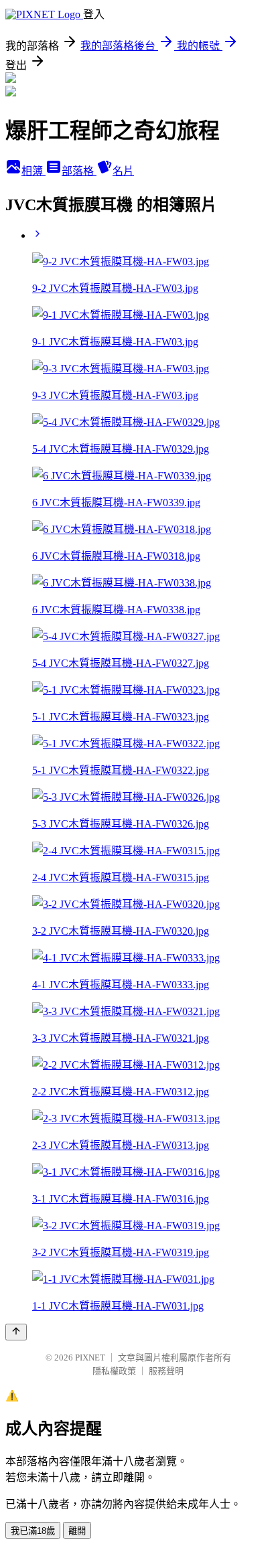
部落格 (79, 171)
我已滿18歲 (33, 1531)
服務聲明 (166, 1371)
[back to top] (16, 1332)
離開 (77, 1531)
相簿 (33, 171)
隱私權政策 (114, 1371)
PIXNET (90, 1357)
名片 (123, 171)
